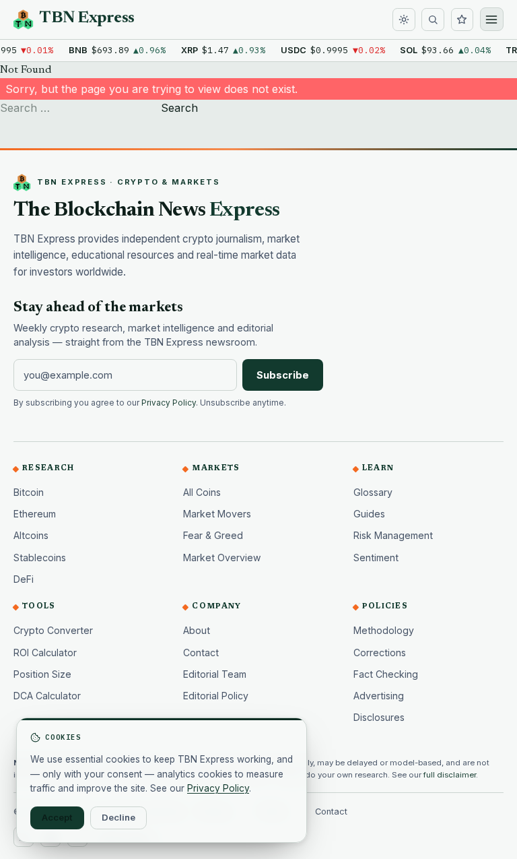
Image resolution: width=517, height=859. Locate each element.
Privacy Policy (168, 403)
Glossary (372, 492)
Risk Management (393, 535)
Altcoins (30, 535)
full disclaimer (449, 775)
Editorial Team (214, 674)
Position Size (42, 674)
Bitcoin (28, 492)
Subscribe (282, 375)
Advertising (378, 695)
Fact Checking (385, 674)
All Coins (202, 492)
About (196, 630)
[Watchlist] (462, 19)
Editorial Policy (215, 695)
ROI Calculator (45, 652)
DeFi (23, 579)
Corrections (379, 652)
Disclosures (379, 717)
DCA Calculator (47, 695)
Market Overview (222, 557)
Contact (201, 652)
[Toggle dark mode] (403, 19)
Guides (369, 513)
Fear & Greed (213, 535)
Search (179, 108)
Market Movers (217, 513)
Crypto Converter (53, 630)
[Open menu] (492, 19)
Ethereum (34, 513)
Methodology (383, 630)
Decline (118, 817)
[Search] (432, 19)
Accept (57, 817)
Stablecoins (39, 557)
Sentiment (376, 557)
